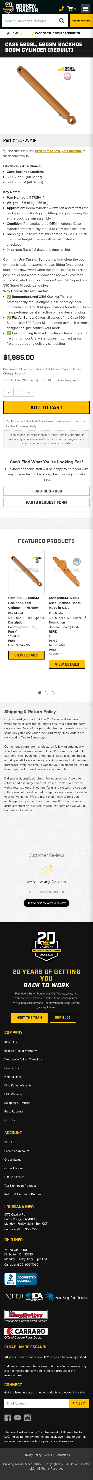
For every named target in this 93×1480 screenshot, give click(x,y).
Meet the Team (29, 1018)
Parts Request (13, 1111)
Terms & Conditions (57, 1455)
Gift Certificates (14, 1177)
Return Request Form (50, 806)
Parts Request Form (46, 502)
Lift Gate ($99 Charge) (23, 380)
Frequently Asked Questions (23, 1059)
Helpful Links (13, 1077)
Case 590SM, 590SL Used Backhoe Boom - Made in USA (66, 603)
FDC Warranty (13, 1094)
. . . (27, 33)
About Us (10, 1042)
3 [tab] (53, 692)
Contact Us (11, 1068)
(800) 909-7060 (27, 1229)
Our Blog (63, 1018)
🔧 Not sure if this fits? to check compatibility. (44, 153)
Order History (13, 1168)
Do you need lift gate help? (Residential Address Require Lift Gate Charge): (42, 371)
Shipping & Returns (17, 1103)
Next (85, 618)
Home (14, 33)
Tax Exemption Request (20, 1185)
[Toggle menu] (85, 8)
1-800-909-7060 (46, 491)
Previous (7, 618)
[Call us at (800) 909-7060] (61, 8)
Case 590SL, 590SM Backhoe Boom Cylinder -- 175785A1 (24, 603)
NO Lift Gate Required (63, 380)
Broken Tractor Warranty (20, 1050)
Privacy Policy (32, 1455)
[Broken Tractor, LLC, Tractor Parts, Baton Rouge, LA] (20, 1280)
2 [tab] (46, 692)
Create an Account (16, 1151)
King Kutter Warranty (18, 1085)
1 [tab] (39, 692)
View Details (26, 655)
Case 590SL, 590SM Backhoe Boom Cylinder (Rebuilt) (59, 33)
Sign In (8, 1142)
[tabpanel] (26, 604)
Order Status (12, 1159)
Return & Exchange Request (23, 1194)
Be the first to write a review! (46, 903)
